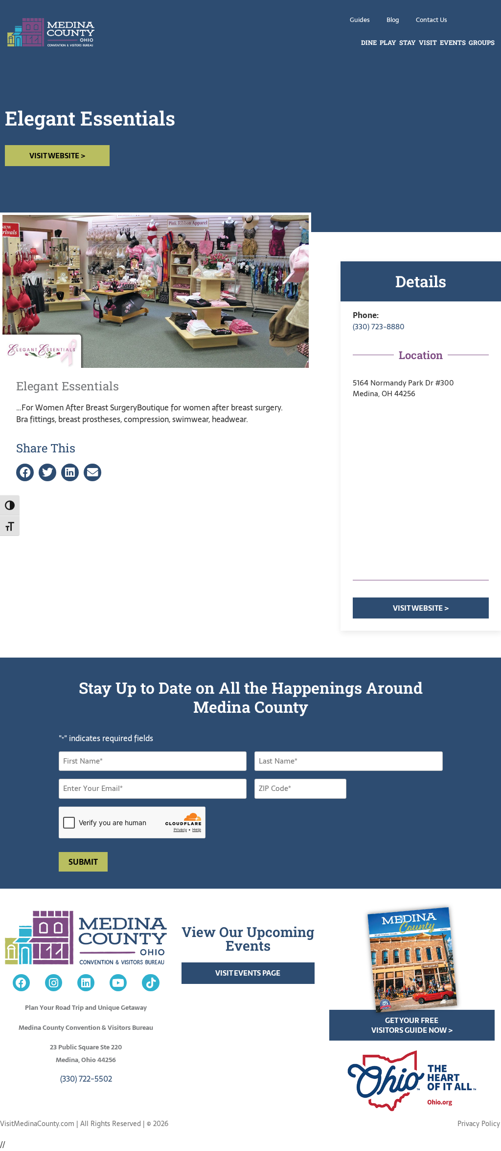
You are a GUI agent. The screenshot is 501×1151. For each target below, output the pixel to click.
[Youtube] (118, 982)
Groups (482, 42)
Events (453, 42)
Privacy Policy (478, 1123)
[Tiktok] (150, 982)
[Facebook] (21, 982)
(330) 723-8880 (379, 326)
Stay (407, 42)
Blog (393, 20)
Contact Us (431, 20)
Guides (360, 20)
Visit (428, 42)
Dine (369, 42)
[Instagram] (53, 982)
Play (388, 42)
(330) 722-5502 (86, 1078)
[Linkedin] (85, 982)
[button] (25, 473)
